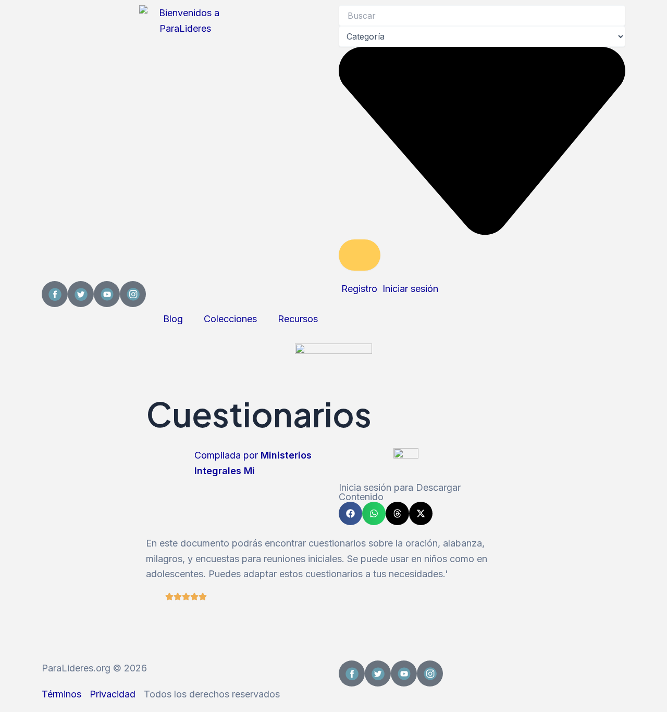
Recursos (298, 318)
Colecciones (230, 318)
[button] (350, 513)
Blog (173, 318)
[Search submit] (359, 255)
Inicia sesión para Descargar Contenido (400, 492)
